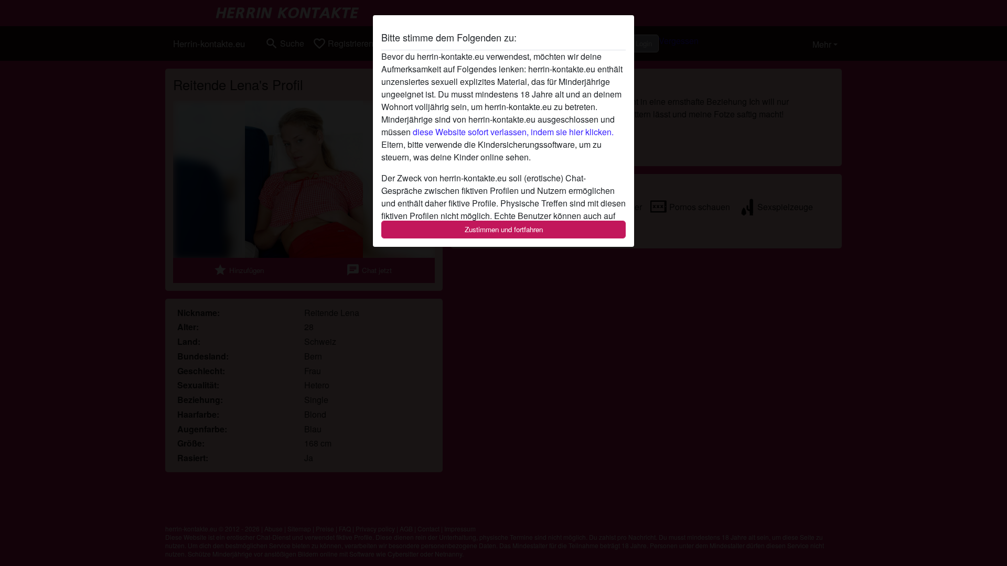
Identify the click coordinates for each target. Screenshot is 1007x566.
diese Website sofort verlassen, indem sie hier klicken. (513, 132)
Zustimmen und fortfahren (504, 229)
